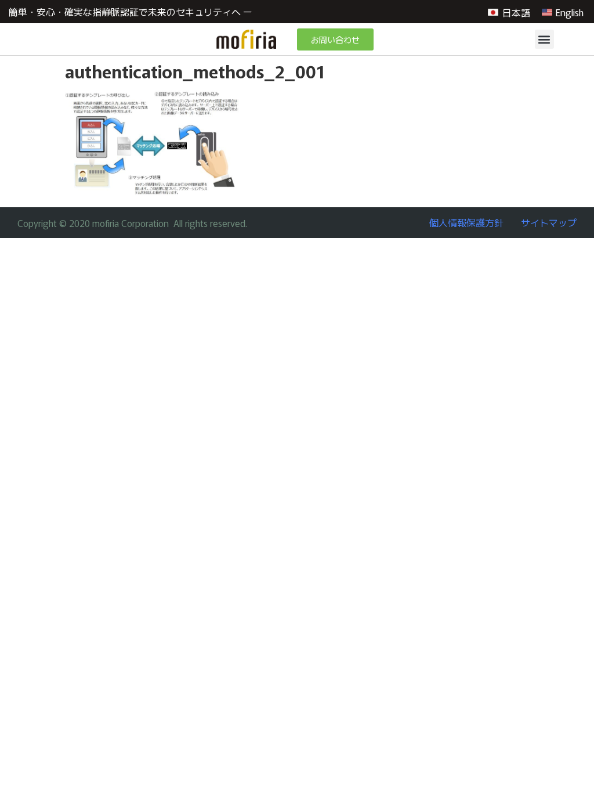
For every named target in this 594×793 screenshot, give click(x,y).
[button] (544, 39)
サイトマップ (549, 222)
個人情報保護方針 (466, 222)
